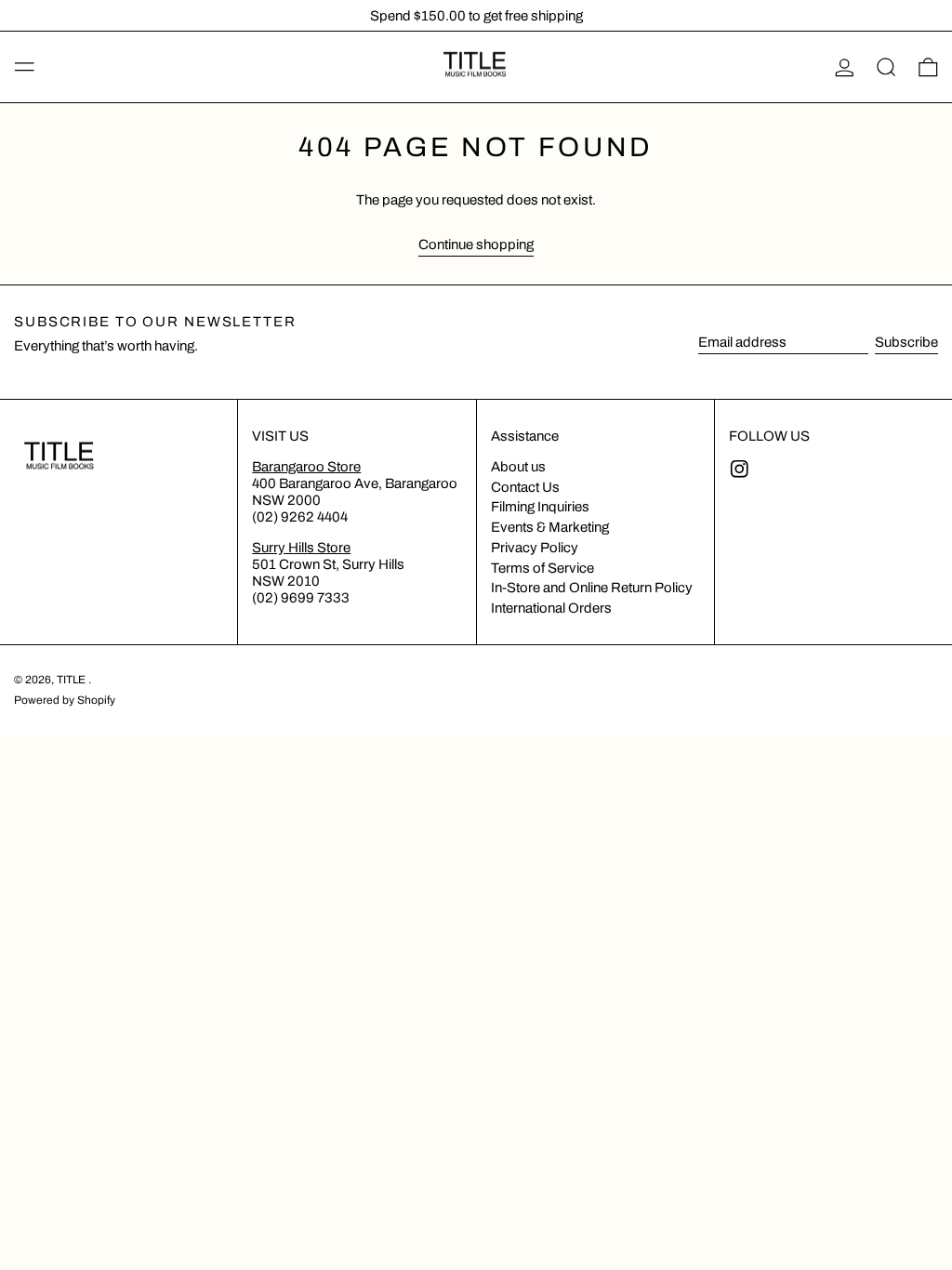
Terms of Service (542, 568)
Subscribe (906, 342)
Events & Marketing (550, 527)
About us (518, 466)
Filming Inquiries (540, 506)
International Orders (551, 608)
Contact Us (525, 487)
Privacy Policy (534, 547)
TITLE (72, 679)
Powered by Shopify (64, 700)
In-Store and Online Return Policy (592, 587)
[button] (886, 67)
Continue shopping (476, 244)
